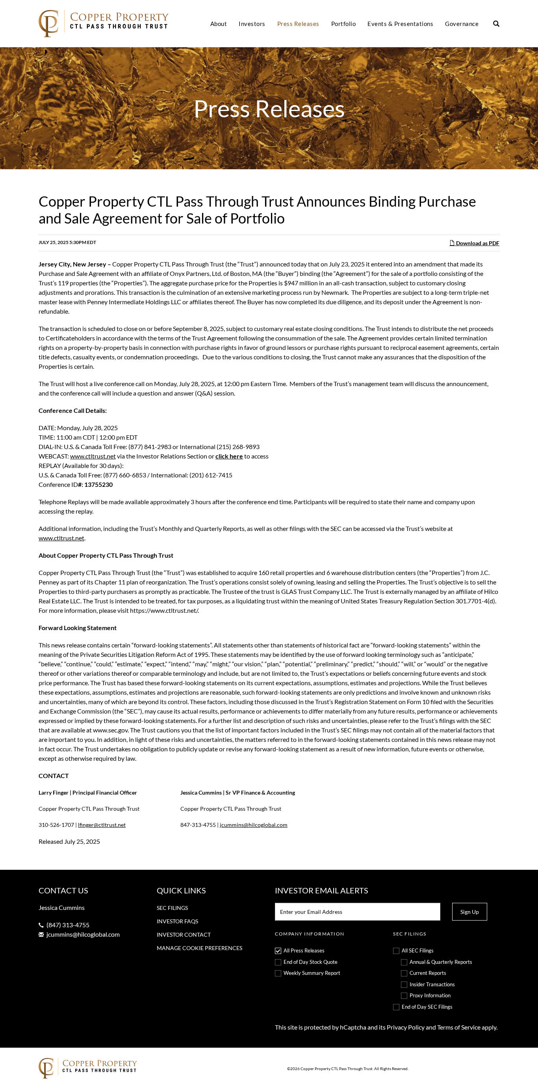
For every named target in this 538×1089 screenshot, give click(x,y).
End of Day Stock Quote (311, 962)
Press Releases (298, 23)
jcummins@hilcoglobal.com (254, 824)
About (218, 23)
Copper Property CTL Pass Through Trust (337, 1068)
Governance (462, 23)
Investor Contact (184, 934)
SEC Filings (172, 907)
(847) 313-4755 (67, 924)
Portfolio (343, 23)
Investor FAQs (177, 921)
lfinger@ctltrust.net (102, 824)
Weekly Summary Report (312, 973)
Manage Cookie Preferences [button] (199, 948)
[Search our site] (496, 24)
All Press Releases (304, 950)
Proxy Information (430, 995)
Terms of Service (458, 1027)
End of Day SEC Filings (427, 1007)
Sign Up (469, 911)
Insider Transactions (432, 984)
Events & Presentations (400, 23)
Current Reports (428, 973)
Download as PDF (477, 243)
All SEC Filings (418, 950)
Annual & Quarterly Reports (441, 962)
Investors (252, 23)
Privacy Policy (406, 1027)
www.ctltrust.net (93, 456)
